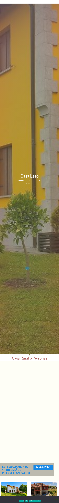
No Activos (13, 1)
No (26, 500)
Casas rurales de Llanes (5, 1)
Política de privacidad (35, 500)
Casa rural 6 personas (29, 358)
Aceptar (22, 500)
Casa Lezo (29, 176)
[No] (56, 499)
